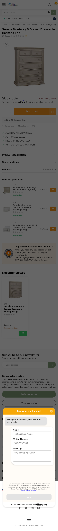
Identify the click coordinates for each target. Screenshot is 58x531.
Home (4, 24)
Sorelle (6, 36)
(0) (26, 36)
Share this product (25, 126)
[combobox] (26, 12)
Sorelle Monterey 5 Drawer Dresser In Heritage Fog (34, 24)
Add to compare (8, 126)
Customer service (29, 394)
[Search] (53, 12)
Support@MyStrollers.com (28, 257)
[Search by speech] (49, 12)
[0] (55, 4)
